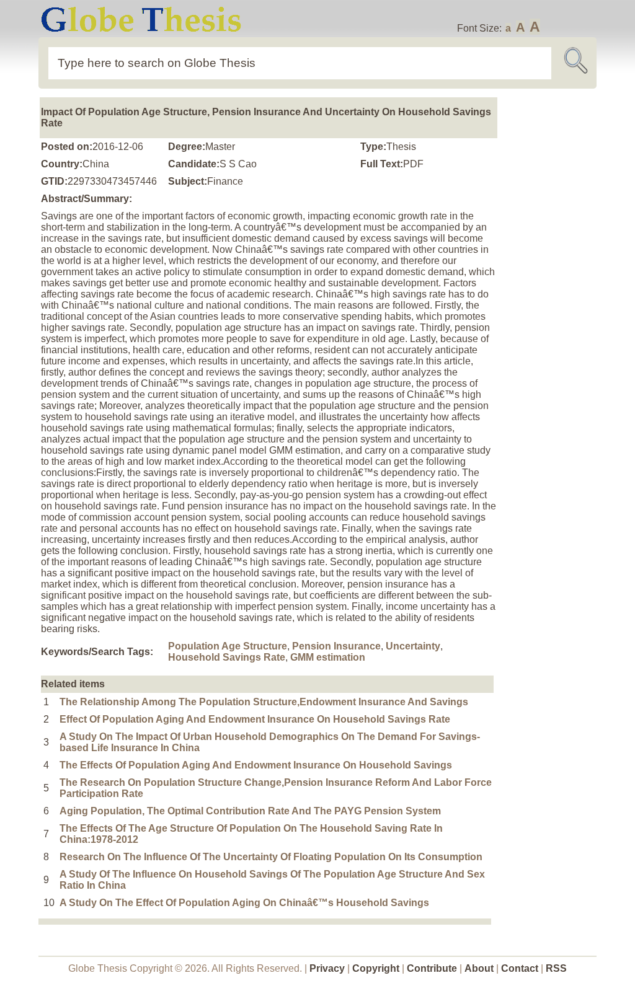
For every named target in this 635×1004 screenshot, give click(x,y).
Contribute (432, 968)
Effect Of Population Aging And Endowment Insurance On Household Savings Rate (255, 719)
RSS (556, 968)
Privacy (327, 968)
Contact (521, 968)
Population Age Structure (227, 646)
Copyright (375, 968)
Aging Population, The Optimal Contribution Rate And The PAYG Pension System (250, 811)
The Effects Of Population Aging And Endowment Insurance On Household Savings (256, 765)
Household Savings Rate (226, 657)
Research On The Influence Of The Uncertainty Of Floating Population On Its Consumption (271, 857)
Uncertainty (413, 646)
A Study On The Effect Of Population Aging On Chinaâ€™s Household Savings (244, 902)
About (479, 968)
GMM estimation (327, 657)
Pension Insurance (336, 646)
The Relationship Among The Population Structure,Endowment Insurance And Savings (264, 702)
